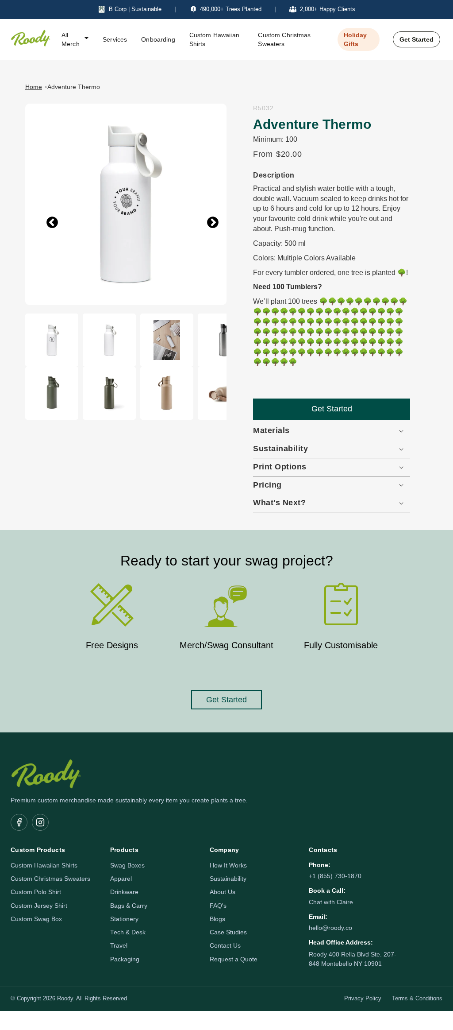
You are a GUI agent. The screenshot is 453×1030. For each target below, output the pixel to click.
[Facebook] (19, 822)
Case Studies (228, 932)
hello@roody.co (330, 928)
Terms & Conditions (417, 998)
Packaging (124, 959)
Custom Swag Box (36, 919)
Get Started (416, 39)
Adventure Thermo (73, 86)
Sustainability (228, 878)
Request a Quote (233, 959)
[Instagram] (40, 822)
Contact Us (225, 945)
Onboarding (158, 39)
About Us (222, 892)
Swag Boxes (127, 865)
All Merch (70, 39)
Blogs (217, 919)
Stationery (124, 919)
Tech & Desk (128, 932)
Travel (118, 945)
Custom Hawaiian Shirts (214, 39)
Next (206, 217)
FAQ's (218, 905)
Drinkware (124, 892)
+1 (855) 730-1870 (335, 876)
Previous (45, 217)
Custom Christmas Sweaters (284, 39)
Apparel (121, 878)
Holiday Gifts (355, 39)
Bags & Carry (128, 905)
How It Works (228, 865)
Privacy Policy (362, 998)
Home (33, 86)
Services (115, 39)
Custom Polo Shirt (36, 892)
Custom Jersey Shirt (39, 905)
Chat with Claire (331, 902)
